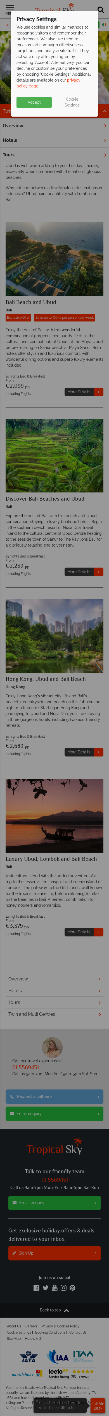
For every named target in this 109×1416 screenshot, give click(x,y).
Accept (34, 102)
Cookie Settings (72, 102)
